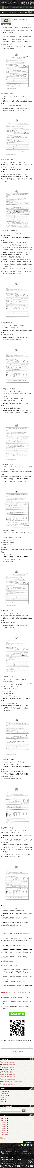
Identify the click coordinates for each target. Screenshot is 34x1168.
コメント (31, 1047)
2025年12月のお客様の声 (9, 1079)
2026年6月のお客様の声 (8, 1064)
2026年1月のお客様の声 (8, 1077)
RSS (3, 1138)
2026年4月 (3, 1126)
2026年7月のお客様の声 (8, 1062)
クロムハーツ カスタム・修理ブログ (14, 13)
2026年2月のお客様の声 (8, 1074)
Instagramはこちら (6, 997)
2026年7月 (3, 1120)
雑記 (2, 1101)
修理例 (2, 1097)
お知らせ (3, 1093)
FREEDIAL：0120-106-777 (8, 1161)
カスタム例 (4, 1095)
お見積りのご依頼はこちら (8, 961)
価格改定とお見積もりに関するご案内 (12, 1081)
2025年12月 (4, 1134)
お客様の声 (29, 24)
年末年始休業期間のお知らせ (10, 1084)
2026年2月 (3, 1130)
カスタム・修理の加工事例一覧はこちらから (13, 985)
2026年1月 (3, 1132)
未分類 (2, 1099)
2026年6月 (3, 1122)
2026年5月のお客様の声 (8, 1067)
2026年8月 (3, 1118)
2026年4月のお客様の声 (8, 1069)
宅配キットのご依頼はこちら (9, 965)
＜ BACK (11, 1051)
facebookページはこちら (8, 992)
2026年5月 (3, 1124)
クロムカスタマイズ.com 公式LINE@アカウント (14, 1001)
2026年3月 (3, 1128)
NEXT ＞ (22, 1051)
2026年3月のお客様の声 (8, 1072)
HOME (17, 1051)
